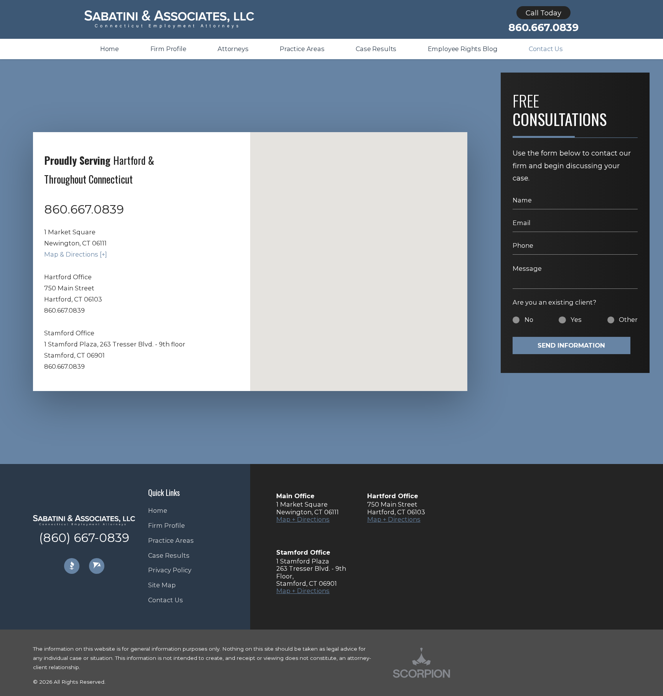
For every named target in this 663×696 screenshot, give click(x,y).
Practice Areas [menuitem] (302, 49)
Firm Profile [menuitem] (168, 49)
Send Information (571, 345)
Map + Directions (303, 519)
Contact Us (165, 600)
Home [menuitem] (109, 49)
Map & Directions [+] (75, 254)
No (528, 319)
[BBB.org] (71, 566)
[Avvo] (96, 566)
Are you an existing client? (554, 302)
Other (628, 319)
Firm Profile (166, 525)
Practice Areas (171, 540)
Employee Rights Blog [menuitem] (463, 49)
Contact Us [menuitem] (546, 49)
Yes (576, 319)
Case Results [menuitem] (376, 49)
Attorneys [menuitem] (233, 49)
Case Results (169, 555)
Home (157, 510)
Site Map (162, 585)
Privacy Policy (169, 570)
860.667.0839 (543, 27)
